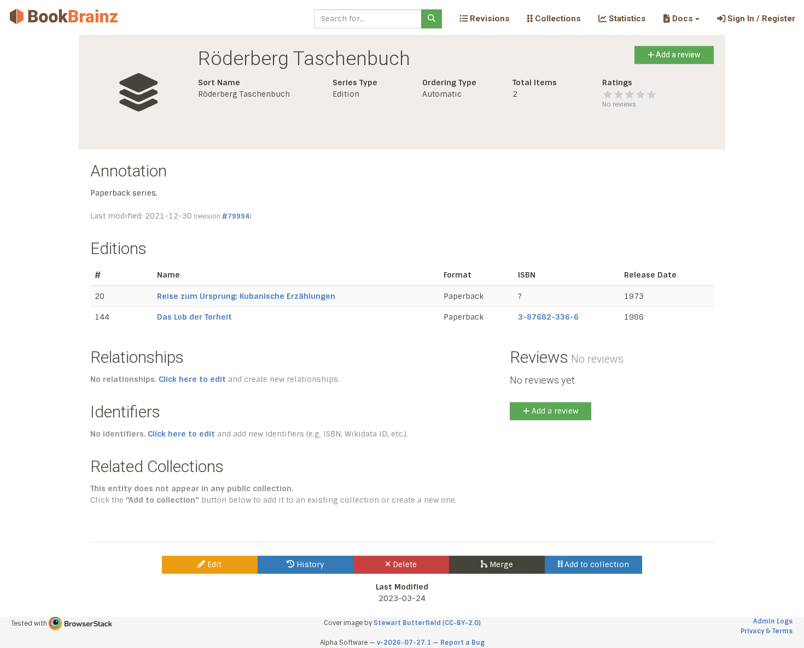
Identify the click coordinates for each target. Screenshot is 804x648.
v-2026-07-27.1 (404, 642)
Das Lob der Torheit (194, 317)
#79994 (235, 216)
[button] (681, 19)
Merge (500, 564)
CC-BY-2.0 (462, 622)
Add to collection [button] (595, 564)
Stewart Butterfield (407, 622)
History (309, 564)
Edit (213, 564)
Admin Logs (773, 621)
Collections (557, 18)
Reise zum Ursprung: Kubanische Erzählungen (246, 296)
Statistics (626, 18)
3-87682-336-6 (548, 317)
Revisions (489, 18)
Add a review (677, 54)
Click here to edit (192, 379)
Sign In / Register (760, 18)
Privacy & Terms (767, 631)
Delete (404, 564)
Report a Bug (462, 642)
